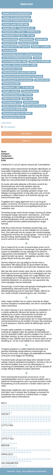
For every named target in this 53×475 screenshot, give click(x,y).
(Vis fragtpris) (9, 127)
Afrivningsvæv (31, 102)
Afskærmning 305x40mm (14, 110)
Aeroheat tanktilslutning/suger (17, 58)
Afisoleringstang (30, 91)
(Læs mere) (6, 123)
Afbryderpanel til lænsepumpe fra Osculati (22, 76)
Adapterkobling (10, 39)
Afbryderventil (42, 80)
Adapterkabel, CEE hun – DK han (18, 35)
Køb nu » (27, 141)
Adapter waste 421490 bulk (15, 24)
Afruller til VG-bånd (11, 106)
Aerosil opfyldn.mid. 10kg (14, 61)
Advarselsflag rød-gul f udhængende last (22, 54)
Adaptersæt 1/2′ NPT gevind (16, 47)
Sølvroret (26, 4)
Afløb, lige (27, 98)
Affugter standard (11, 91)
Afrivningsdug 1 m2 (12, 102)
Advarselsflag (9, 50)
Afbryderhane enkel (12, 69)
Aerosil (37, 58)
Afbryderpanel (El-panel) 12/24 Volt (19, 73)
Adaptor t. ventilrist (41, 47)
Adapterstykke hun (28, 43)
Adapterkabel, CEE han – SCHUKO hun (21, 32)
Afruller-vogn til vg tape (34, 106)
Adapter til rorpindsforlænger (16, 17)
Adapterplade (26, 39)
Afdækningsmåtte (11, 84)
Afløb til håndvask (11, 98)
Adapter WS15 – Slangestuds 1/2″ (18, 28)
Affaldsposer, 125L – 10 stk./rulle (18, 87)
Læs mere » (26, 133)
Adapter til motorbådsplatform (17, 13)
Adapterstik (41, 39)
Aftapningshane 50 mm (13, 117)
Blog (19, 471)
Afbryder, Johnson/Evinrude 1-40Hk (19, 65)
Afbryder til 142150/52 (39, 61)
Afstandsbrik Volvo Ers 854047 (17, 113)
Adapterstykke (9, 43)
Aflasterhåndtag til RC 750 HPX (17, 95)
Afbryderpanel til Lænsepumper (17, 80)
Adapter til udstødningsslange (17, 21)
